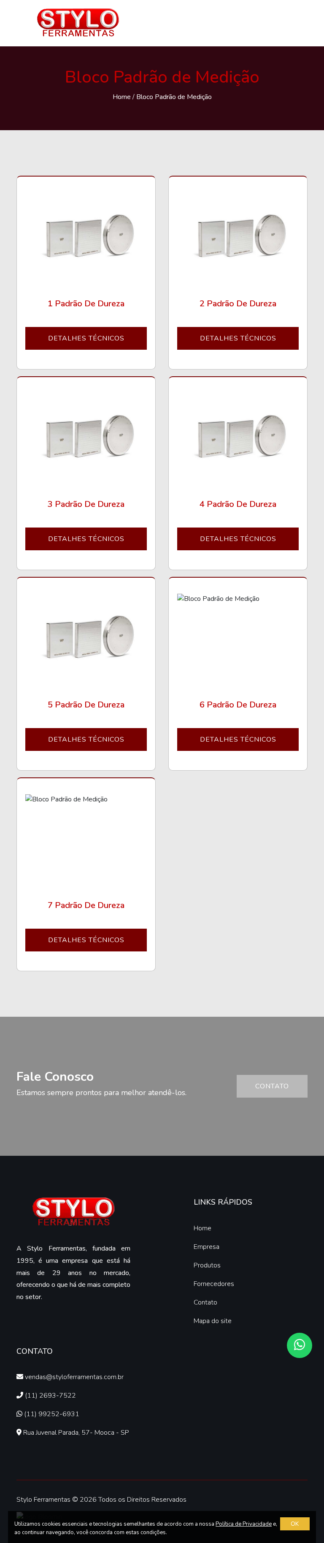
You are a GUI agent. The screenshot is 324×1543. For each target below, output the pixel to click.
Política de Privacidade (244, 1524)
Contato (272, 1086)
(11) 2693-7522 (49, 1395)
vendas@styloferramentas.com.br (73, 1377)
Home (122, 97)
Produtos (207, 1265)
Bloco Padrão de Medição (174, 97)
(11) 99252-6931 (50, 1414)
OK (295, 1524)
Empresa (206, 1246)
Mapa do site (213, 1321)
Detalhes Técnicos (86, 338)
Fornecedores (214, 1284)
